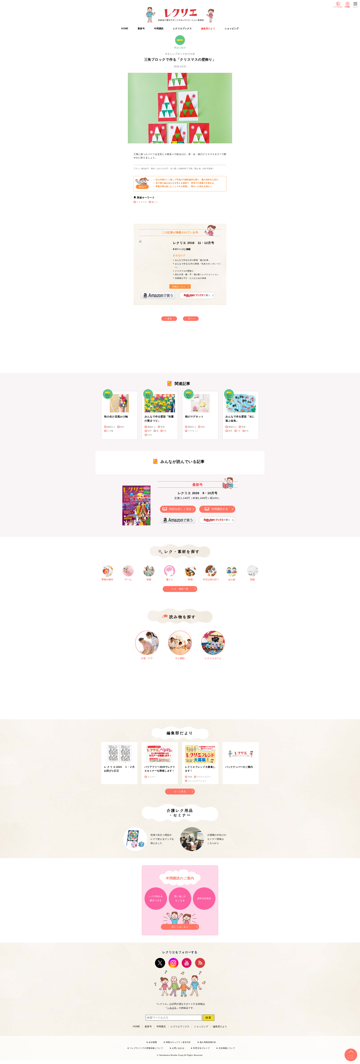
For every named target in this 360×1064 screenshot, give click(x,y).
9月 (165, 431)
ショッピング (232, 28)
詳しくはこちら (180, 927)
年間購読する (220, 509)
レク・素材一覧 (180, 589)
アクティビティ (204, 777)
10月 (150, 435)
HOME (124, 28)
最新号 (141, 28)
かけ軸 (110, 431)
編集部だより (208, 28)
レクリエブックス (182, 28)
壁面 (163, 427)
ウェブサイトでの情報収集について (146, 1048)
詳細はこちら (179, 286)
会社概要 (153, 1042)
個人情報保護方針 (208, 1042)
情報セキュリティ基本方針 (178, 1042)
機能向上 (111, 427)
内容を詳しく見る (180, 509)
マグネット (193, 431)
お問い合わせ (178, 1048)
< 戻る (168, 318)
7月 (239, 431)
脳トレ (155, 202)
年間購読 (347, 7)
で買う (206, 295)
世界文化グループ (201, 1048)
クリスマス (141, 202)
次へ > (191, 318)
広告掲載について (227, 1048)
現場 (190, 777)
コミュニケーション (197, 781)
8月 (247, 431)
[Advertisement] (156, 349)
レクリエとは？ (338, 7)
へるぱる (171, 1008)
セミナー (151, 777)
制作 (122, 427)
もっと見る (180, 791)
